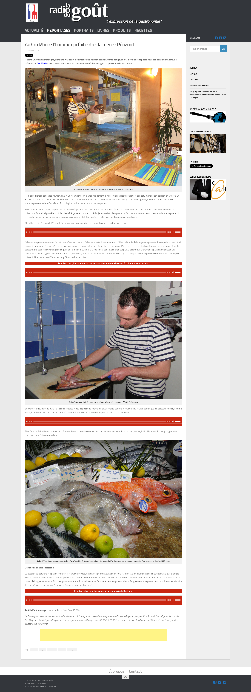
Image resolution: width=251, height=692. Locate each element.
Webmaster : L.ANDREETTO (36, 683)
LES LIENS (194, 79)
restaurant (62, 650)
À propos (116, 671)
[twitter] (220, 38)
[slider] (178, 231)
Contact (135, 671)
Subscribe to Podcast (199, 85)
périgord (42, 650)
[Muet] (173, 232)
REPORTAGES (58, 30)
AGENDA (193, 68)
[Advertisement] (103, 635)
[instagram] (224, 38)
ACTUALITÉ (34, 30)
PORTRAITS (84, 30)
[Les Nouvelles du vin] (208, 152)
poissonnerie (52, 650)
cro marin (34, 650)
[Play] (27, 232)
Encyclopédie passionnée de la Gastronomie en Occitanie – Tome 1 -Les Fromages (208, 94)
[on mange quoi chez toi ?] (208, 122)
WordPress (39, 686)
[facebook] (216, 38)
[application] (103, 230)
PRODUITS (122, 30)
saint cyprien (72, 650)
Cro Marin (42, 63)
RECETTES (143, 30)
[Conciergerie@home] (208, 199)
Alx (55, 686)
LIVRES (103, 30)
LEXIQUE (193, 73)
